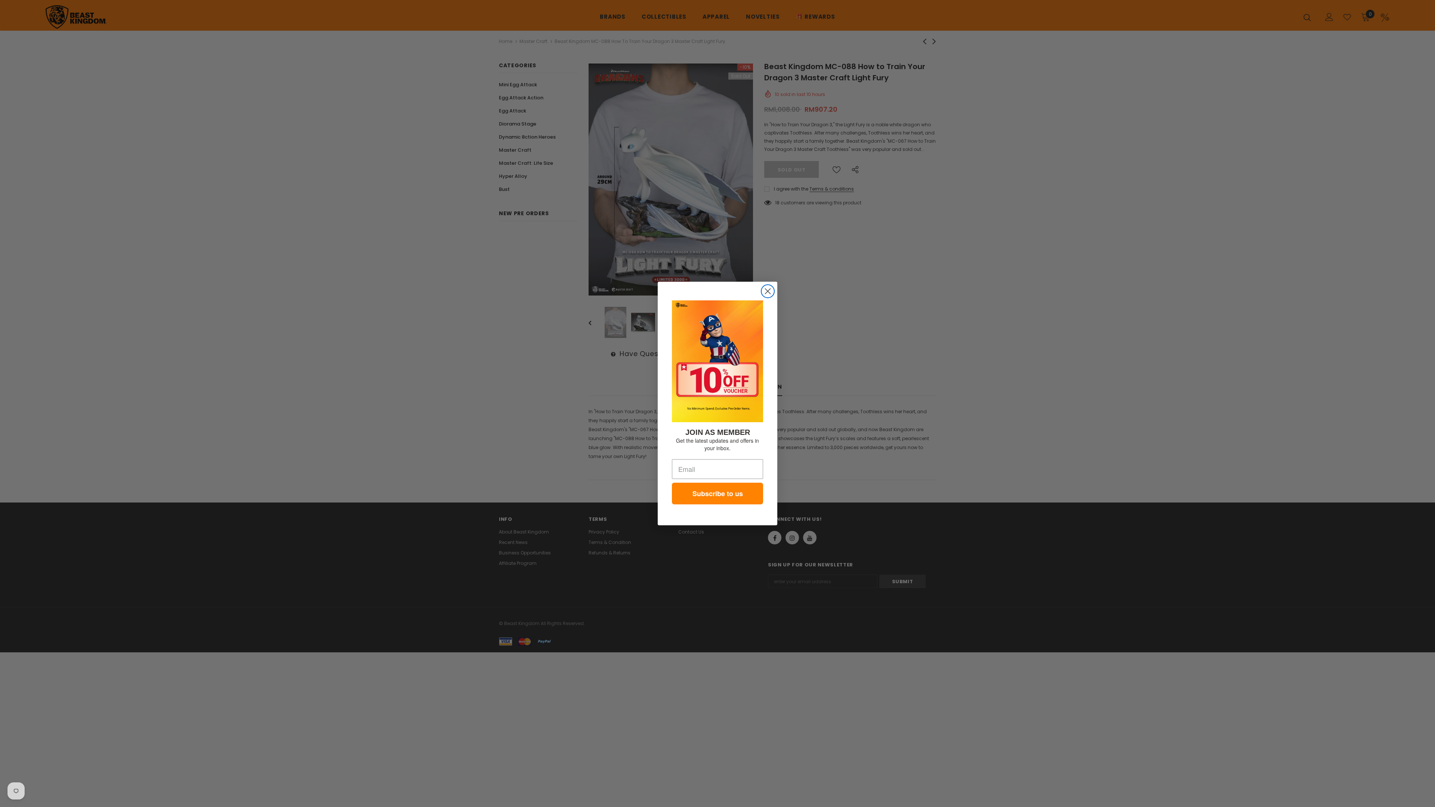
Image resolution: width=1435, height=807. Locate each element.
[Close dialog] (767, 291)
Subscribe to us (717, 493)
